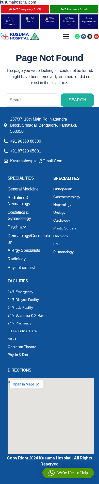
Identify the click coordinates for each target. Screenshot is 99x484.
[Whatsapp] (77, 36)
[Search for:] (31, 101)
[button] (68, 473)
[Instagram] (89, 36)
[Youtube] (96, 36)
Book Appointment (89, 21)
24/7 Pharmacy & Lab (74, 9)
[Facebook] (83, 36)
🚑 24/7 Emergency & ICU (25, 9)
